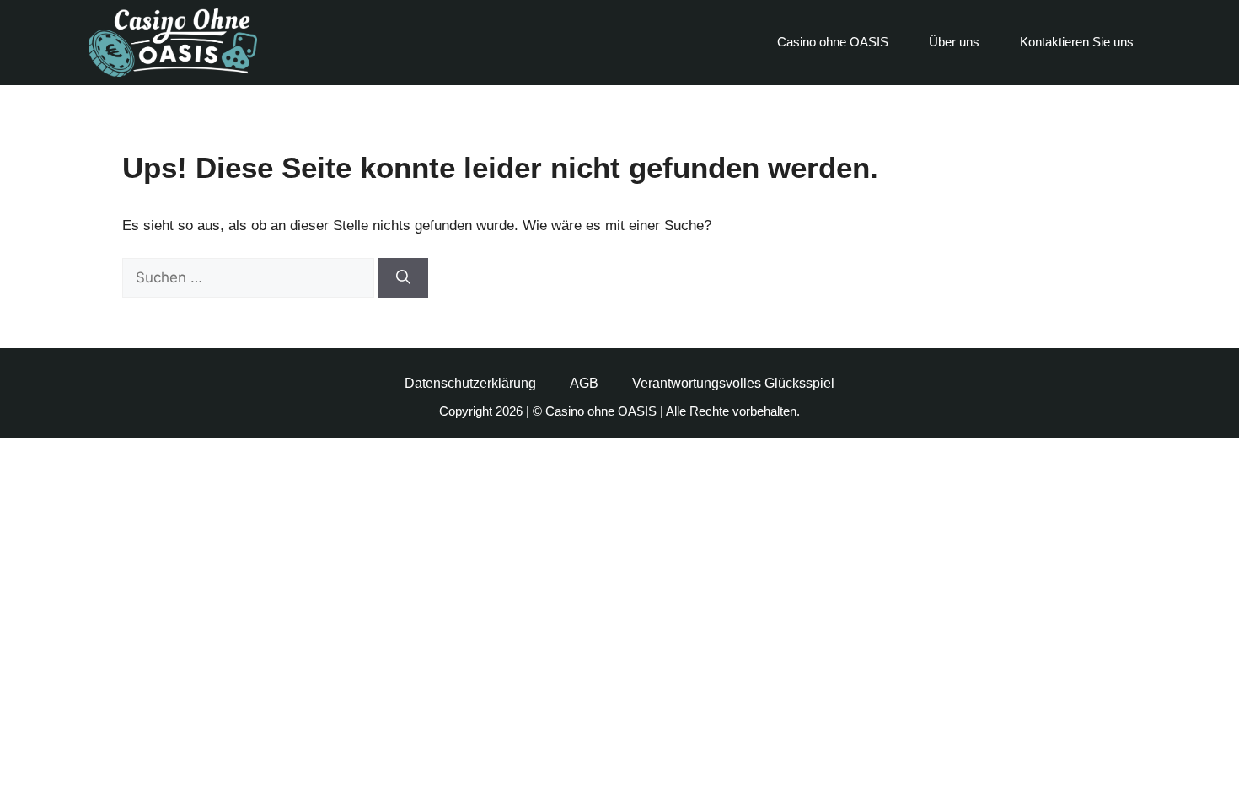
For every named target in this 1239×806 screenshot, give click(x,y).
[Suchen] (403, 278)
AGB (584, 383)
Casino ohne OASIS (832, 42)
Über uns (954, 42)
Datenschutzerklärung (470, 383)
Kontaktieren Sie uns (1077, 42)
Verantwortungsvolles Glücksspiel (733, 383)
